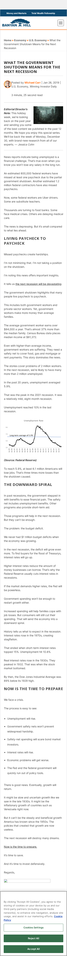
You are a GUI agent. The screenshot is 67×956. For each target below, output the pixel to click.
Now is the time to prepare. (20, 846)
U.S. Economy (38, 40)
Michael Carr (33, 82)
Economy (20, 40)
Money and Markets (16, 13)
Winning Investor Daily (43, 86)
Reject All (33, 938)
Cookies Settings (33, 927)
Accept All (33, 948)
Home (7, 40)
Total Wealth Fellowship (43, 13)
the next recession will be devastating (38, 283)
